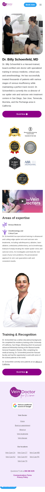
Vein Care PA (34, 457)
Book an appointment (22, 425)
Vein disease (22, 438)
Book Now (21, 114)
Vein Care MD (35, 453)
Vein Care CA (10, 453)
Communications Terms (22, 475)
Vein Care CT (22, 453)
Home (22, 421)
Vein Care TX (22, 461)
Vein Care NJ (10, 457)
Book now (30, 5)
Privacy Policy (22, 477)
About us (22, 430)
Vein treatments (22, 434)
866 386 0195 (29, 471)
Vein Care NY (22, 457)
